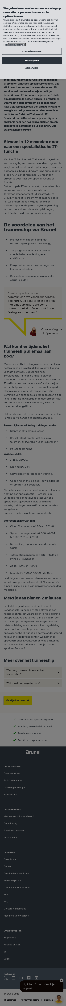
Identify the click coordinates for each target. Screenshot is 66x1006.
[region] (33, 39)
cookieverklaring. (17, 45)
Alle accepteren (32, 60)
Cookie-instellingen (31, 51)
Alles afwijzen (31, 68)
